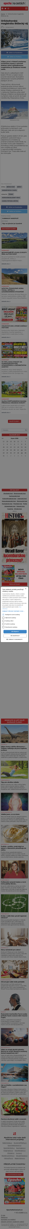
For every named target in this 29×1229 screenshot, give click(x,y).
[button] (14, 611)
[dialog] (14, 614)
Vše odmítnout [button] (15, 635)
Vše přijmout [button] (15, 631)
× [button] (25, 588)
